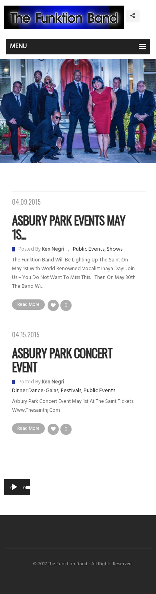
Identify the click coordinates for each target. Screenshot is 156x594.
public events (88, 249)
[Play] (14, 487)
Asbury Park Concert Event (62, 360)
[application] (17, 487)
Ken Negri (53, 249)
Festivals (71, 390)
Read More (28, 305)
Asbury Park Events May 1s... (68, 227)
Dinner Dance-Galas (35, 390)
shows (114, 249)
